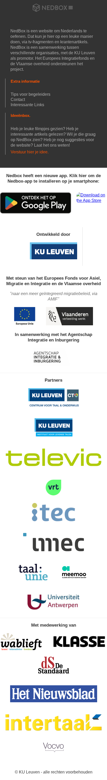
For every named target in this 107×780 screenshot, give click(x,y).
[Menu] (70, 8)
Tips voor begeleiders (30, 94)
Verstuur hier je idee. (30, 152)
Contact (18, 99)
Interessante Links (27, 105)
